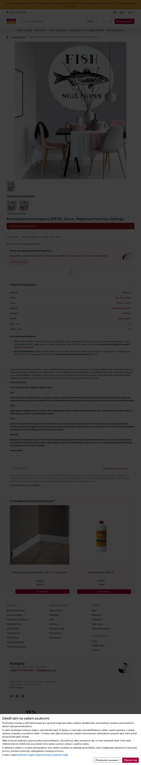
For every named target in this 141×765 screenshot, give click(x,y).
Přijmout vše (130, 760)
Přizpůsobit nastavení (107, 760)
